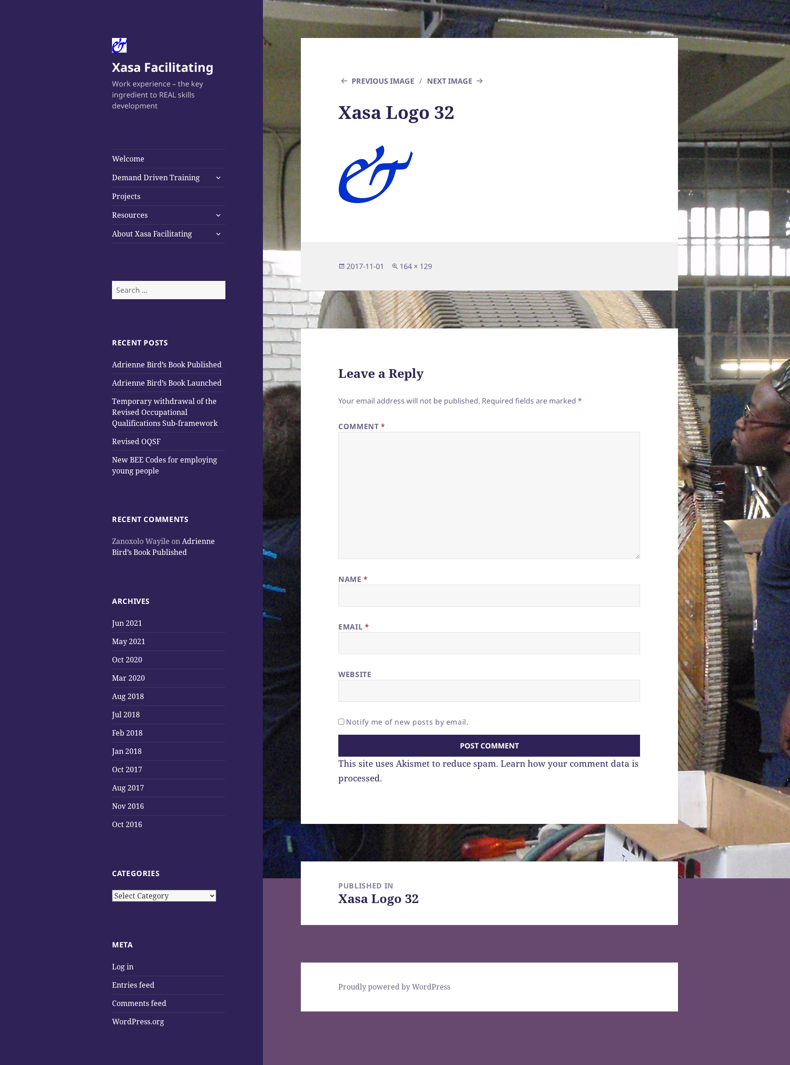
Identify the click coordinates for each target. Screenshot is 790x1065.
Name (353, 579)
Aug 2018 (128, 696)
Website (354, 674)
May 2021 (128, 641)
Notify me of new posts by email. (407, 722)
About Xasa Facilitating (152, 234)
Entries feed (133, 985)
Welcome (128, 159)
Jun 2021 (127, 623)
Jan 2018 (127, 751)
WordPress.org (138, 1022)
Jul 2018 (126, 715)
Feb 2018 (127, 733)
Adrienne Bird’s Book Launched (167, 383)
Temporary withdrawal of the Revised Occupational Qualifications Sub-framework (165, 412)
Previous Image (383, 81)
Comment (361, 426)
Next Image (449, 81)
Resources (130, 215)
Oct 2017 (127, 769)
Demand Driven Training (156, 177)
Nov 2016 (128, 806)
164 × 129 (416, 266)
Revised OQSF (136, 441)
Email (353, 627)
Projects (126, 196)
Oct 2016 (127, 824)
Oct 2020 (127, 660)
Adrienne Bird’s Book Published (167, 365)
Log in (122, 967)
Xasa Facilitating (163, 67)
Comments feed (139, 1003)
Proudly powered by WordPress (394, 987)
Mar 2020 (128, 678)
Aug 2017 (128, 788)
